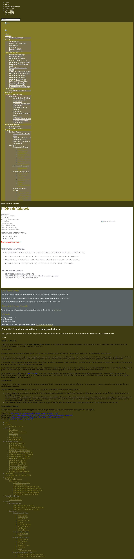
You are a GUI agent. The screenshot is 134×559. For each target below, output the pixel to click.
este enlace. (58, 310)
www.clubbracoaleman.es (44, 325)
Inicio (3, 203)
